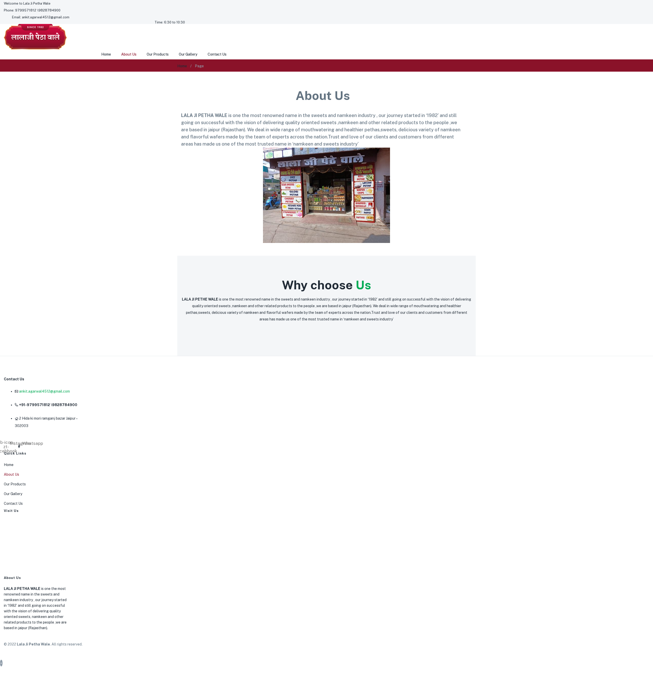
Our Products (158, 54)
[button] (27, 3)
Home (106, 54)
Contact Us (217, 54)
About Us (128, 54)
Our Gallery (188, 54)
